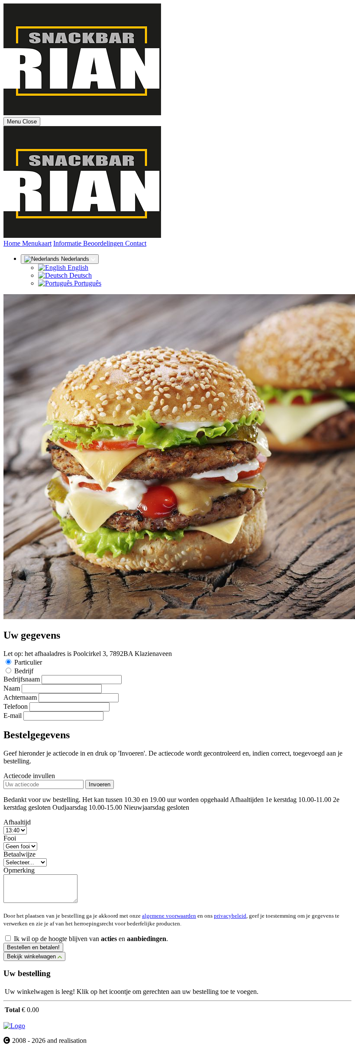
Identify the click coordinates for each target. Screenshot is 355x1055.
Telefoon (15, 706)
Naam (11, 688)
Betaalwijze (19, 854)
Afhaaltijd (17, 822)
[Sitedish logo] (14, 1025)
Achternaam (20, 697)
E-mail (12, 715)
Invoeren (99, 784)
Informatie (68, 243)
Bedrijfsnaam (21, 679)
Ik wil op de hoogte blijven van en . (91, 938)
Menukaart (37, 243)
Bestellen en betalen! (33, 947)
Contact (135, 243)
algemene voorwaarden (169, 915)
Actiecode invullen (29, 775)
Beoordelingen (104, 243)
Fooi (9, 838)
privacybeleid (230, 915)
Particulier (28, 662)
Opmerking (19, 870)
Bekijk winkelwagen (32, 956)
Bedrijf (23, 671)
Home (12, 243)
